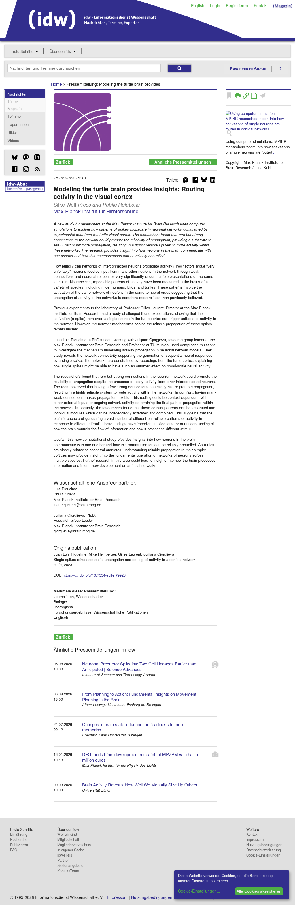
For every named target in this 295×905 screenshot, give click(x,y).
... (275, 152)
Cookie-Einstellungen (263, 855)
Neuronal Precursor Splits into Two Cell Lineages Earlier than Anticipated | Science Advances (139, 666)
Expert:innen (18, 124)
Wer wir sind (67, 834)
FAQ (13, 849)
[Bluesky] (12, 157)
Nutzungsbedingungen (264, 844)
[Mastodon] (24, 157)
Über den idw (60, 51)
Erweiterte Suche (248, 69)
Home (56, 84)
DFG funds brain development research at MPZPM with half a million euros (140, 757)
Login (215, 5)
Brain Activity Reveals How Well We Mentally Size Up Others (139, 784)
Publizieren (19, 844)
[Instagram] (24, 169)
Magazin (14, 108)
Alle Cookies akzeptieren (259, 891)
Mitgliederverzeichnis (74, 844)
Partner (63, 860)
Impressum (255, 839)
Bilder (12, 132)
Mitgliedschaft (68, 839)
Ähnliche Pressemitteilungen (182, 162)
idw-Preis (64, 855)
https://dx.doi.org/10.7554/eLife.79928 (94, 575)
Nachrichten (17, 94)
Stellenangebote (70, 865)
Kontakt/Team (68, 870)
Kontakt (261, 5)
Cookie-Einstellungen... (199, 891)
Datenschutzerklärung (263, 849)
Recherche (18, 839)
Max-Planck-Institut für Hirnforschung (96, 211)
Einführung (18, 834)
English (197, 5)
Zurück (63, 162)
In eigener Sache (70, 849)
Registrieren (237, 5)
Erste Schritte (21, 51)
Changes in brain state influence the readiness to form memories (132, 727)
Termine (14, 116)
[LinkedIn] (35, 157)
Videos (13, 140)
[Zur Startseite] (124, 36)
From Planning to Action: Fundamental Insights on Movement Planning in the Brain (139, 696)
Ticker (12, 101)
